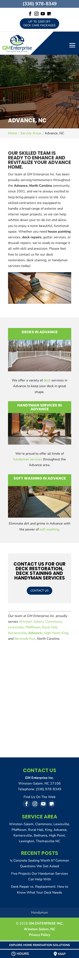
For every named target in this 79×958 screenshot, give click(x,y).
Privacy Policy (39, 935)
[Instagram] (36, 14)
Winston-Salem (31, 621)
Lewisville (16, 627)
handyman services (27, 459)
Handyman (39, 912)
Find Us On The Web (39, 797)
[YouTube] (43, 14)
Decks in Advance (40, 331)
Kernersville (17, 633)
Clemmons (53, 621)
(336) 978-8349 (40, 4)
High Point (52, 633)
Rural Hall (49, 627)
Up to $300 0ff (39, 23)
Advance (35, 633)
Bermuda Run (24, 638)
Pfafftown (32, 627)
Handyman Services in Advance (39, 407)
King (64, 633)
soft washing (49, 529)
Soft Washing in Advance (39, 478)
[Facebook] (30, 14)
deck (47, 380)
